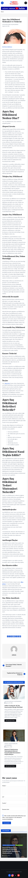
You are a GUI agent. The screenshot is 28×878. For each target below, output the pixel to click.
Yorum (4, 785)
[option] (14, 845)
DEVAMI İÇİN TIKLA (10, 720)
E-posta (4, 803)
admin (14, 655)
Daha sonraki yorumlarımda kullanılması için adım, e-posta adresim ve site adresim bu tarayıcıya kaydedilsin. (14, 817)
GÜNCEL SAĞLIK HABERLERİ (10, 743)
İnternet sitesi (5, 809)
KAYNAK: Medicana (7, 46)
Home (2, 11)
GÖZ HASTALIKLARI (9, 701)
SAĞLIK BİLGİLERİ (6, 24)
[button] (24, 831)
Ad (3, 796)
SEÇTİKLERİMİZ (14, 24)
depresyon (7, 383)
